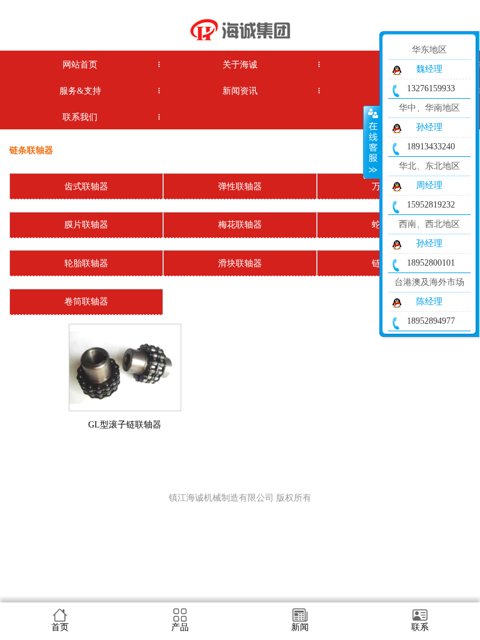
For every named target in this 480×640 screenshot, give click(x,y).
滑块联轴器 (240, 263)
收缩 (372, 142)
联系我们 (80, 117)
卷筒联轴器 (86, 301)
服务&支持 (80, 91)
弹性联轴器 (240, 186)
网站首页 (80, 64)
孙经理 (429, 127)
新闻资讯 (240, 91)
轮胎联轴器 (86, 263)
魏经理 (429, 69)
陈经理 (429, 301)
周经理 (429, 185)
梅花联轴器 (240, 224)
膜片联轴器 (86, 224)
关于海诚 (240, 64)
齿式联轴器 (86, 186)
